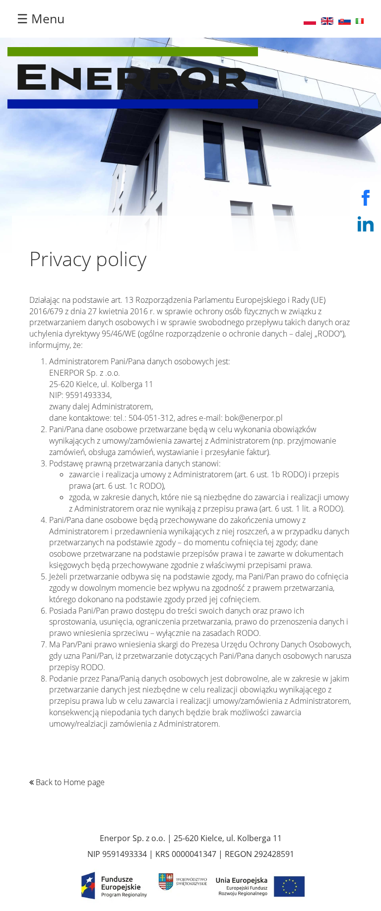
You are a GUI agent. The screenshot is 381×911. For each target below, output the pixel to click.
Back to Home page (69, 782)
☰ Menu (40, 18)
